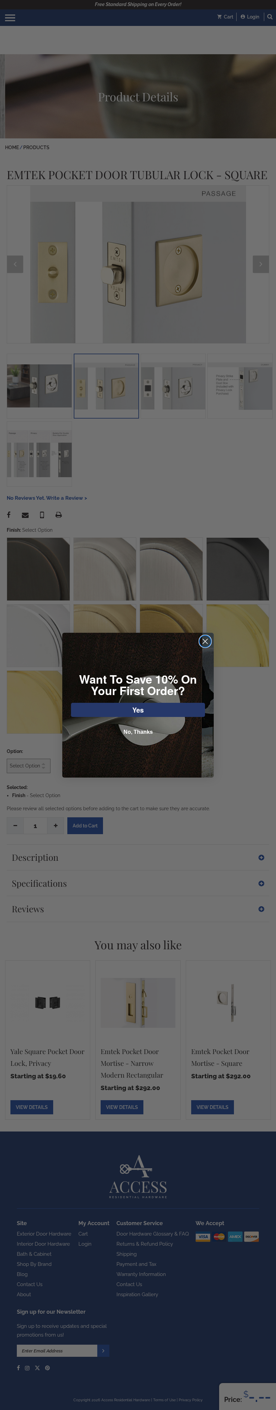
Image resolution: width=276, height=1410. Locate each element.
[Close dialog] (205, 641)
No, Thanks (138, 732)
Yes (138, 710)
